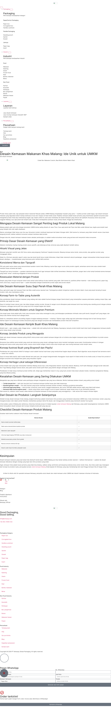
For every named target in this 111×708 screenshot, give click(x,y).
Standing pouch (8, 35)
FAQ (4, 133)
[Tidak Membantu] (6, 480)
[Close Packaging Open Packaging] (11, 9)
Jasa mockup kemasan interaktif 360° (15, 115)
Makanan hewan (8, 95)
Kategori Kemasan (5, 679)
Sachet (5, 37)
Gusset (5, 39)
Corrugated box (8, 26)
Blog (4, 137)
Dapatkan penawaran (9, 139)
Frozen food (7, 72)
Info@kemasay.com (6, 518)
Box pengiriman (8, 91)
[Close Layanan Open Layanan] (10, 102)
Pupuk (5, 97)
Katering (5, 69)
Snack (5, 70)
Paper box (6, 24)
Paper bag (6, 46)
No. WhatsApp (60, 669)
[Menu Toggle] (1, 7)
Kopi (4, 74)
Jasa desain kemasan (9, 113)
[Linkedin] (91, 528)
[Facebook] (69, 528)
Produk (58, 679)
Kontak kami (5, 647)
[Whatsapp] (2, 528)
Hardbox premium (8, 28)
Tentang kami (7, 131)
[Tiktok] (46, 528)
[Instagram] (24, 528)
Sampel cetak (7, 117)
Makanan (6, 67)
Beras (5, 78)
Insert (5, 48)
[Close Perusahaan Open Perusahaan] (12, 121)
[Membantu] (1, 480)
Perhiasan (6, 89)
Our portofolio (7, 135)
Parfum (5, 86)
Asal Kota (58, 674)
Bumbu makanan (8, 76)
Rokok (5, 93)
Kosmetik (6, 87)
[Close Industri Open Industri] (9, 52)
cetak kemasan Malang (64, 404)
